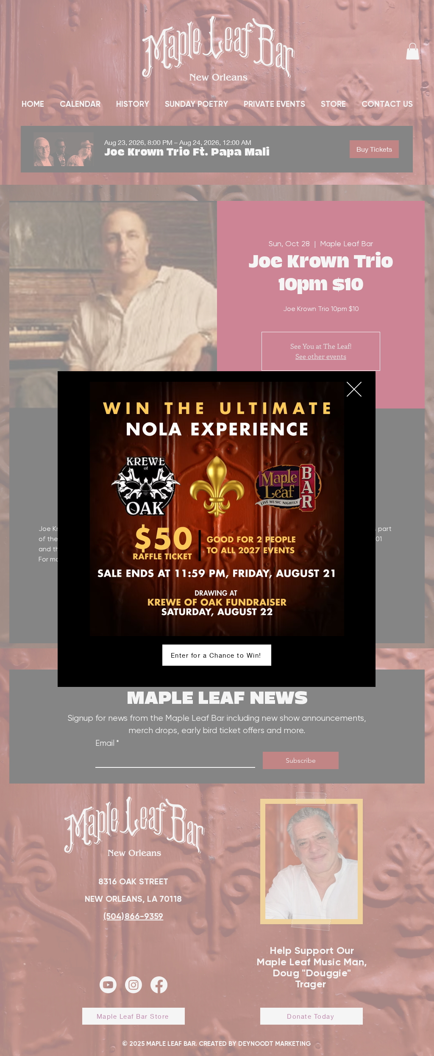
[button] (354, 389)
